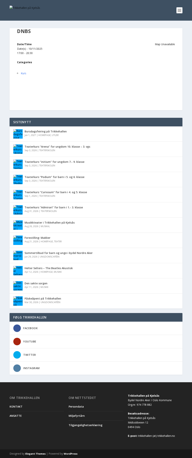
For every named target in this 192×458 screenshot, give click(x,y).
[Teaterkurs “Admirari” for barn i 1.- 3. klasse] (18, 210)
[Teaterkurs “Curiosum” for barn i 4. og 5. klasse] (18, 194)
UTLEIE (55, 135)
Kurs (23, 73)
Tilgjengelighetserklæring (85, 425)
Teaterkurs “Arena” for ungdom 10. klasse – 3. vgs (57, 146)
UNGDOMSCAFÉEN (49, 256)
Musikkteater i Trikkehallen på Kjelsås (50, 222)
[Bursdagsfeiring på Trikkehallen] (18, 134)
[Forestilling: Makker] (18, 240)
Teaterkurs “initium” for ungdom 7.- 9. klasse (55, 162)
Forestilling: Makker (37, 238)
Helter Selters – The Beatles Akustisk (49, 268)
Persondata (76, 406)
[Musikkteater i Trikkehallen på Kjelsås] (18, 225)
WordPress (70, 453)
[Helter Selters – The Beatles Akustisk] (18, 270)
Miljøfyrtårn (77, 415)
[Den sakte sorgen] (18, 286)
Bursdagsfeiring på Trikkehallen (46, 131)
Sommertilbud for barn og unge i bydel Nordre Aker (59, 253)
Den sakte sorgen (36, 283)
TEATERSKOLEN (47, 150)
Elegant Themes (35, 453)
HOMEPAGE (44, 135)
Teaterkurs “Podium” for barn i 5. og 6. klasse (54, 177)
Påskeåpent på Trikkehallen (43, 298)
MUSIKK (58, 271)
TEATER (58, 241)
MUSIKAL (45, 226)
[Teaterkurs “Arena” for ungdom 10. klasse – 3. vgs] (18, 149)
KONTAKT (16, 406)
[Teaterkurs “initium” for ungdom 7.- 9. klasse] (18, 164)
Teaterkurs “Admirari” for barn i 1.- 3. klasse (54, 207)
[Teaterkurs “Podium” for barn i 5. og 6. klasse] (18, 179)
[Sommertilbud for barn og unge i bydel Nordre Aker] (18, 255)
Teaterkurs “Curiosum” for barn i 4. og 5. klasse (56, 192)
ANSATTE (16, 415)
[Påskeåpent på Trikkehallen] (18, 301)
